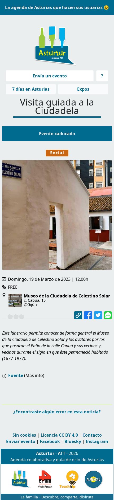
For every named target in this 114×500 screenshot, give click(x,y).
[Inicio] (55, 42)
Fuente (15, 375)
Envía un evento (50, 76)
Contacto (92, 435)
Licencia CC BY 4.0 (59, 435)
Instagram (97, 441)
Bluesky (72, 441)
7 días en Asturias (31, 89)
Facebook (50, 441)
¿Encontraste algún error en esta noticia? (57, 412)
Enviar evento (20, 441)
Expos (83, 89)
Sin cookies (24, 435)
